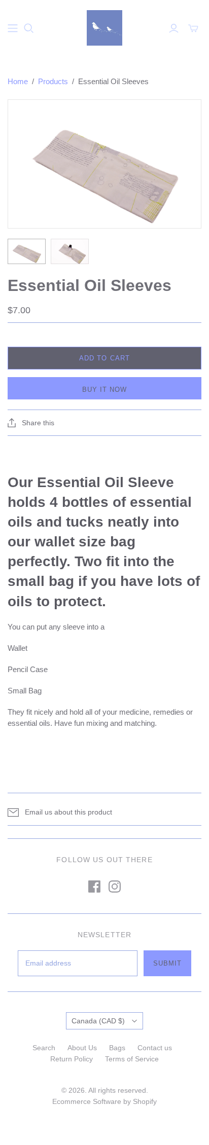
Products (53, 81)
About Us (82, 1048)
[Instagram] (115, 886)
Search (43, 1048)
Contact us (154, 1048)
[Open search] (29, 28)
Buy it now (104, 389)
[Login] (173, 28)
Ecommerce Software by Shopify (104, 1101)
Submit (167, 963)
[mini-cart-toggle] (193, 28)
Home (18, 81)
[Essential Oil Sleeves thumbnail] (27, 251)
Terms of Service (132, 1059)
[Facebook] (94, 886)
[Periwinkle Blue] (104, 26)
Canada (98, 1021)
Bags (117, 1048)
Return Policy (71, 1059)
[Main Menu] (13, 28)
